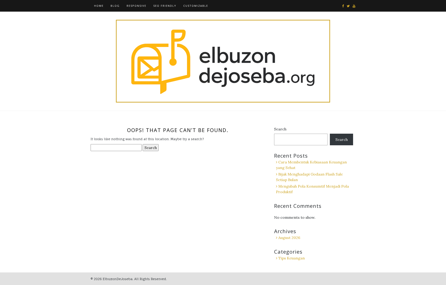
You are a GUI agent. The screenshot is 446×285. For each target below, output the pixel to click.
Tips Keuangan (291, 258)
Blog (115, 5)
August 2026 (289, 237)
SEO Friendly (164, 5)
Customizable (195, 5)
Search (280, 129)
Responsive (136, 5)
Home (99, 5)
